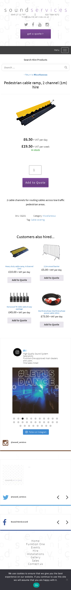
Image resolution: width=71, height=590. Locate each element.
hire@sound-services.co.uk (35, 16)
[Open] (35, 390)
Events (35, 547)
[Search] (66, 67)
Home (35, 541)
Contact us (35, 564)
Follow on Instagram (38, 432)
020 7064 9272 (52, 14)
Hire (35, 550)
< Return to (35, 74)
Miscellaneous (49, 215)
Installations (35, 554)
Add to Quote (35, 183)
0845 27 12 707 (18, 14)
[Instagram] (54, 409)
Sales (35, 560)
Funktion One (35, 544)
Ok (36, 585)
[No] (67, 579)
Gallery (35, 557)
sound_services (22, 371)
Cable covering (38, 219)
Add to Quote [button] (19, 280)
